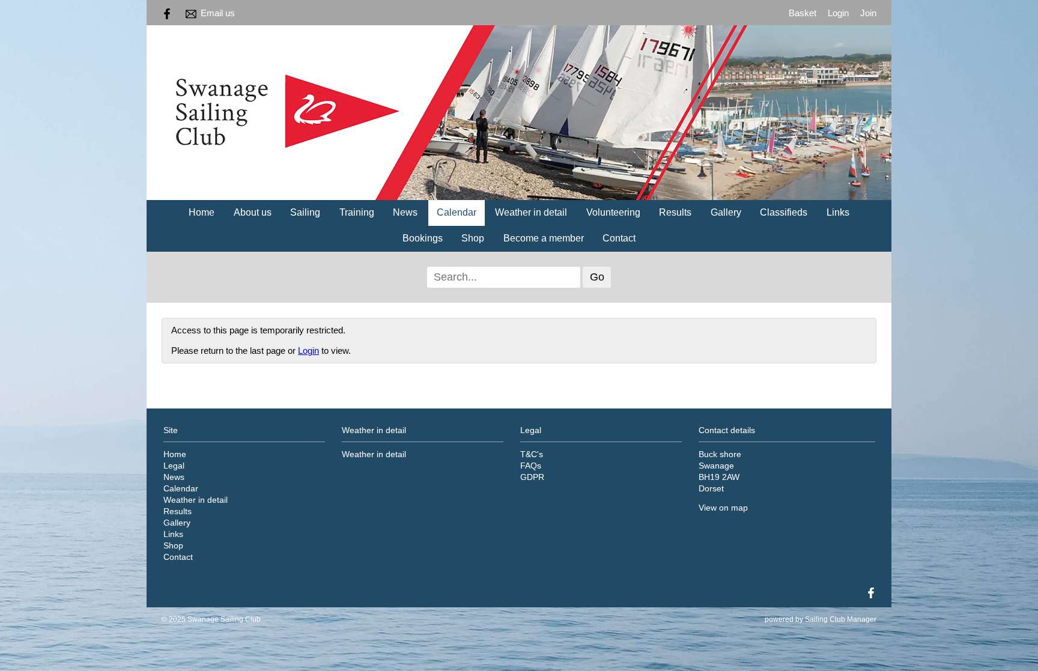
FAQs (530, 465)
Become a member (543, 238)
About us (253, 212)
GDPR (532, 477)
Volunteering (613, 212)
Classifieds (783, 212)
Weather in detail (531, 212)
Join (868, 13)
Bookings (422, 238)
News (405, 212)
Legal (173, 465)
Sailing (305, 212)
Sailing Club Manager (840, 619)
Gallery (726, 212)
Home (201, 212)
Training (356, 212)
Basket (802, 13)
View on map (723, 507)
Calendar (456, 212)
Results (675, 212)
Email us (218, 13)
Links (838, 212)
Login (838, 13)
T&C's (531, 454)
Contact (619, 238)
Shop (472, 238)
